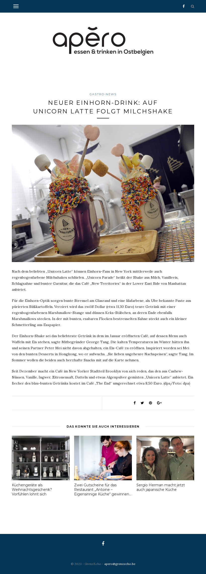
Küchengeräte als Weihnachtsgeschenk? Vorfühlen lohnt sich (32, 489)
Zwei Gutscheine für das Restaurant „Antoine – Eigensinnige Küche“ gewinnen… (102, 489)
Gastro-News (103, 94)
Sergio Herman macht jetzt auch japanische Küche (160, 487)
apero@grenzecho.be (119, 564)
